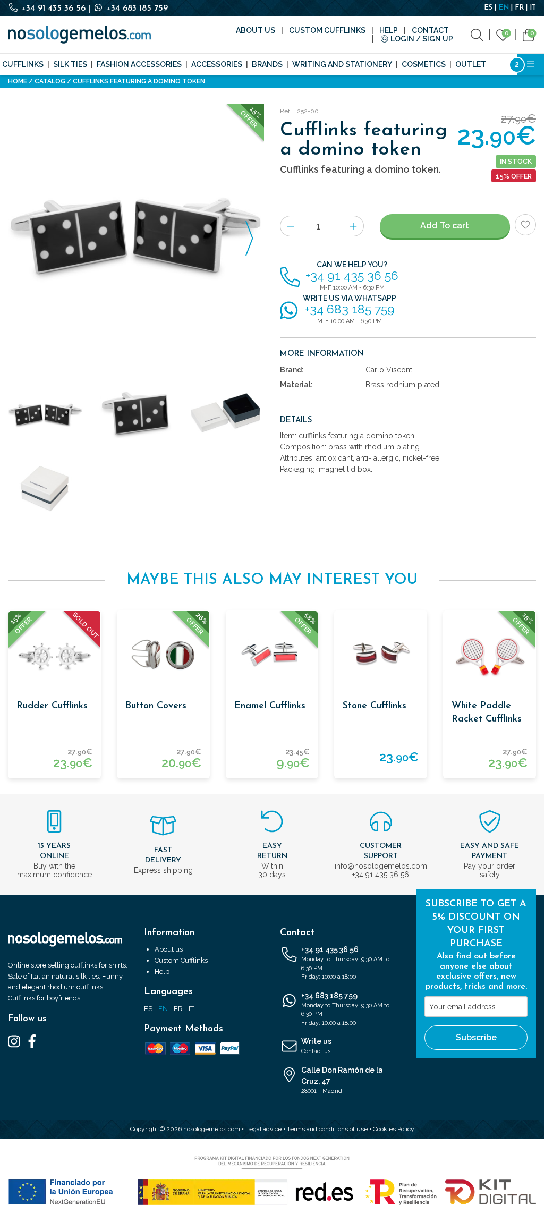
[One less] (290, 226)
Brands (267, 64)
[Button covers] (163, 657)
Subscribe (476, 1037)
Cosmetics (424, 64)
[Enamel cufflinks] (272, 657)
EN (503, 7)
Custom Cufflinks (327, 30)
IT (533, 7)
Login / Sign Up (421, 39)
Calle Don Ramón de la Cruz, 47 (342, 1080)
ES (488, 7)
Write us (316, 1046)
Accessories (216, 64)
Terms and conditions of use (327, 1129)
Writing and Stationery (342, 64)
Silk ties (70, 64)
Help (388, 30)
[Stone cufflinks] (381, 657)
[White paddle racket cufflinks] (490, 657)
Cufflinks (23, 64)
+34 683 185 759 (136, 8)
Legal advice (263, 1129)
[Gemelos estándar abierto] (226, 413)
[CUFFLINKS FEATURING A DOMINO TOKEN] (136, 232)
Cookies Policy (393, 1129)
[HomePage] (79, 34)
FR (519, 7)
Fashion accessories (139, 64)
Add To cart (444, 225)
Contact (430, 30)
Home (17, 81)
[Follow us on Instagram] (14, 1041)
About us (255, 30)
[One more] (353, 226)
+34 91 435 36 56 (53, 8)
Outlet (470, 64)
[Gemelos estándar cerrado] (45, 488)
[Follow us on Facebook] (32, 1041)
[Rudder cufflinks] (54, 657)
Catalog (50, 81)
